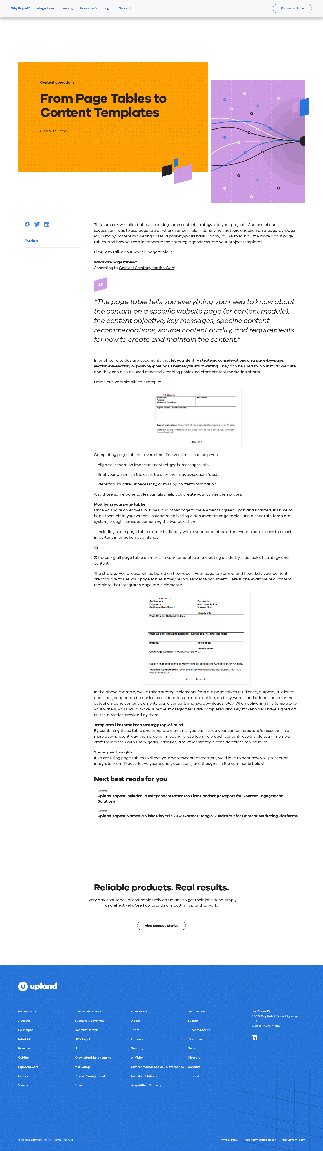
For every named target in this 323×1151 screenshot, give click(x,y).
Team (135, 1030)
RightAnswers (28, 1067)
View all (23, 1085)
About (135, 1021)
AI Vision (137, 1058)
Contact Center (86, 1030)
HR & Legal (82, 1039)
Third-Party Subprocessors (260, 1140)
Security (137, 1048)
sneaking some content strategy (182, 224)
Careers (137, 1039)
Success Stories (199, 1030)
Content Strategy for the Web (146, 267)
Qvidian (24, 1058)
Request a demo (292, 8)
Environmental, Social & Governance (157, 1067)
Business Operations (89, 1021)
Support (194, 1076)
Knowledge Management (93, 1058)
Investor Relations (144, 1076)
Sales (79, 1085)
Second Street (28, 1076)
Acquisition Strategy (146, 1085)
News (192, 1048)
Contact (194, 1067)
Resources (87, 8)
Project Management (90, 1076)
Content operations (57, 82)
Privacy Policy (229, 1140)
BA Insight (25, 1030)
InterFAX (24, 1039)
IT (76, 1048)
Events (193, 1021)
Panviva (24, 1048)
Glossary (194, 1058)
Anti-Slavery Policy (293, 1140)
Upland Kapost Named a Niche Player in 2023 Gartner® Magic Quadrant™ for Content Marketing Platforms (198, 816)
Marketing (82, 1067)
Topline (31, 240)
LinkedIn (254, 1037)
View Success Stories (161, 925)
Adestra (24, 1021)
